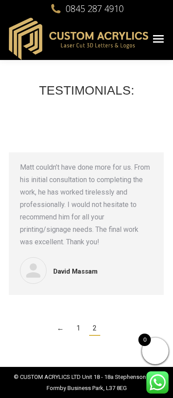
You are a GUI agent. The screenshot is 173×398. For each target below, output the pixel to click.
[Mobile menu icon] (158, 38)
